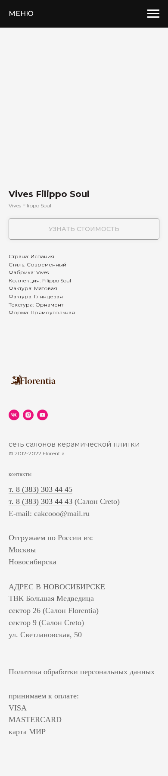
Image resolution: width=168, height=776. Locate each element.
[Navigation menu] (153, 13)
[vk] (14, 415)
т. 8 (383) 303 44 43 (40, 501)
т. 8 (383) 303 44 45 (40, 489)
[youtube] (42, 415)
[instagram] (28, 415)
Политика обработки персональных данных (82, 671)
